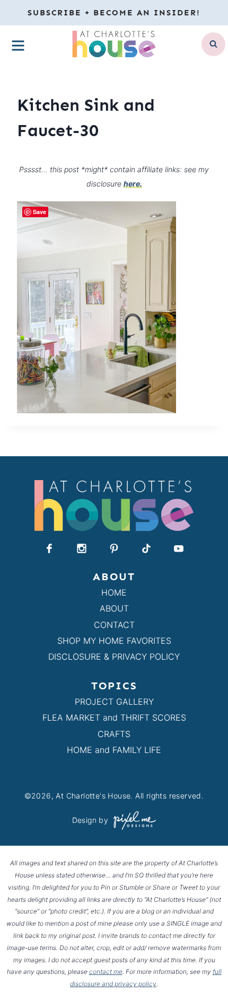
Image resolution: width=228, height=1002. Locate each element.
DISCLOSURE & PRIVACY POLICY (114, 656)
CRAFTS (114, 734)
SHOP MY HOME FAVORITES (114, 640)
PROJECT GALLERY (114, 701)
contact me (105, 972)
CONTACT (114, 624)
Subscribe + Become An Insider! (114, 12)
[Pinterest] (114, 548)
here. (133, 183)
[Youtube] (178, 548)
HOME (114, 592)
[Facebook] (49, 548)
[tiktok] (146, 548)
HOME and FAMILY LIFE (114, 749)
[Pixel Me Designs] (132, 820)
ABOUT (114, 608)
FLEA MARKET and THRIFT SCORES (114, 717)
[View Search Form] (213, 44)
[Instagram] (81, 548)
